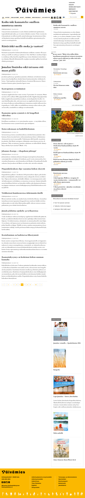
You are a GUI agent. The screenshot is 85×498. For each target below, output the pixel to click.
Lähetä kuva (79, 136)
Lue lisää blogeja (77, 105)
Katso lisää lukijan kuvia (75, 133)
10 (35, 284)
